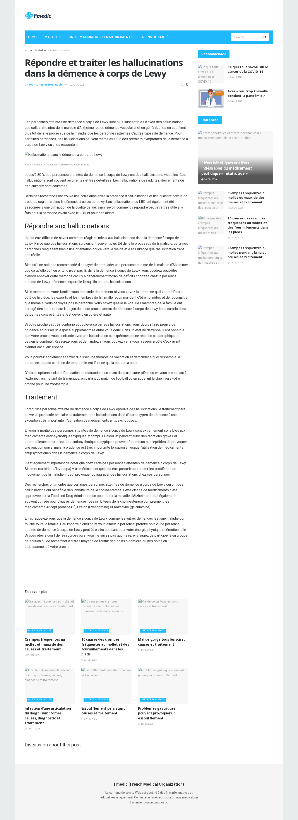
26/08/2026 (210, 179)
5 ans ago (236, 77)
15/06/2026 (146, 723)
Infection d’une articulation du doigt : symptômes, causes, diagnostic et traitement (48, 715)
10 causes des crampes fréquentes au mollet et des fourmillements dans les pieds (105, 646)
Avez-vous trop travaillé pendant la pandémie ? (248, 93)
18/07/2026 (33, 728)
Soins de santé (155, 37)
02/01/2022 (77, 84)
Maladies (53, 37)
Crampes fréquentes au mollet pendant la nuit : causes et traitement (247, 252)
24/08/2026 (236, 262)
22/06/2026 (90, 719)
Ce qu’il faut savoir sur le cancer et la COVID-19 (248, 69)
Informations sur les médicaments (101, 37)
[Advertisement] (194, 14)
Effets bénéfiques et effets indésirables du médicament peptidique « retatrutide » (226, 168)
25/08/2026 (33, 655)
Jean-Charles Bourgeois (45, 84)
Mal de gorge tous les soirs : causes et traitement (161, 642)
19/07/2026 (146, 650)
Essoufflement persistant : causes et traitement (104, 711)
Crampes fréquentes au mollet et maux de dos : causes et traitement (45, 644)
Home (33, 37)
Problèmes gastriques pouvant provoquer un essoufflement (157, 713)
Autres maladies (60, 50)
